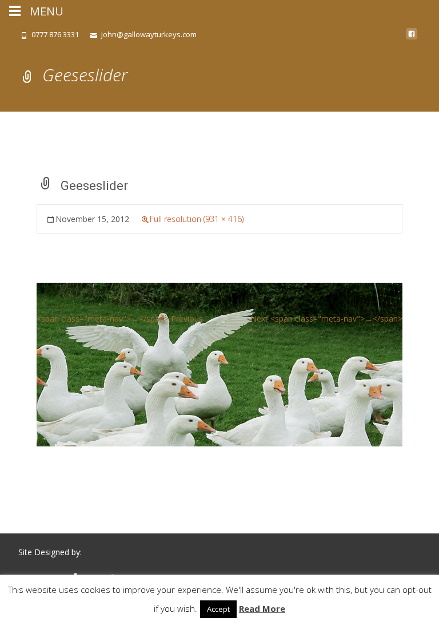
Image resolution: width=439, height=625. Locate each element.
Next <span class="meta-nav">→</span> (326, 318)
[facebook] (411, 38)
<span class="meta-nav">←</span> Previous (120, 318)
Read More (262, 608)
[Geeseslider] (219, 363)
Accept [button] (218, 609)
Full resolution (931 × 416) (197, 218)
